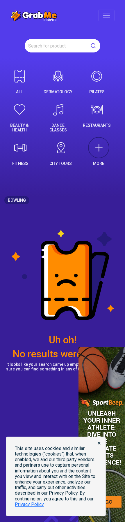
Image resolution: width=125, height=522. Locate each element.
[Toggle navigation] (106, 15)
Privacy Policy (29, 504)
